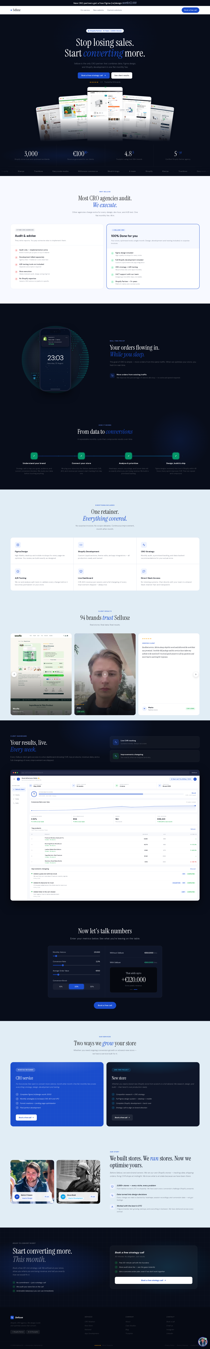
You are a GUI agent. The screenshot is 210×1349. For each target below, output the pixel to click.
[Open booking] (203, 1342)
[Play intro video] (105, 654)
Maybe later (105, 705)
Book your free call (105, 699)
